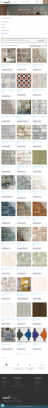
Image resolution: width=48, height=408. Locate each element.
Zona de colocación (5, 30)
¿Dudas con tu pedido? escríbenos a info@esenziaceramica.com (18, 368)
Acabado (3, 24)
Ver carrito (41, 40)
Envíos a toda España (6, 367)
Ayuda (37, 3)
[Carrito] (45, 2)
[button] (24, 21)
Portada (2, 357)
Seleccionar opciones (7, 69)
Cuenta (40, 3)
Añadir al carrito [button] (21, 69)
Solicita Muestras (38, 389)
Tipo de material (4, 21)
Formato (3, 27)
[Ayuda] (37, 1)
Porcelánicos (37, 387)
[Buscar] (28, 2)
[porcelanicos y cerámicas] (41, 365)
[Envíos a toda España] (6, 365)
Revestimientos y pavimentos (38, 383)
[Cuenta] (41, 1)
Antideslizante (4, 33)
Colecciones (37, 380)
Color (2, 36)
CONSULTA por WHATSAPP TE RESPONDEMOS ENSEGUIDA (30, 368)
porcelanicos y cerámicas (41, 368)
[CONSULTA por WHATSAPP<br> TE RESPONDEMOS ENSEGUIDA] (30, 365)
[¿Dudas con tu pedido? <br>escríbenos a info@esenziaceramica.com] (18, 365)
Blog (36, 391)
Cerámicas (37, 385)
